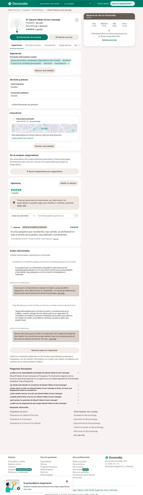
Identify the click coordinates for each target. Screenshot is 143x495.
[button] (29, 37)
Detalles (14, 87)
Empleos (19, 469)
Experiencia (17, 45)
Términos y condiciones (18, 472)
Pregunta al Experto (48, 467)
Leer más (27, 489)
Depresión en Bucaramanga (85, 419)
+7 (69, 63)
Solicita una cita (109, 40)
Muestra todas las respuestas (44, 350)
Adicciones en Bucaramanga (86, 431)
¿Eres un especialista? (121, 3)
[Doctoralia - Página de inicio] (22, 3)
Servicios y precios (33, 45)
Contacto (12, 467)
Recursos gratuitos (81, 472)
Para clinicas (78, 467)
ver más (61, 293)
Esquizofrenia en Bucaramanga (87, 423)
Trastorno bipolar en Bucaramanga (88, 427)
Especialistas (45, 461)
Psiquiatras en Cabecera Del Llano (24, 415)
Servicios (44, 472)
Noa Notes (80, 469)
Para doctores (79, 464)
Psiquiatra (26, 10)
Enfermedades (46, 475)
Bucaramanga (35, 121)
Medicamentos (46, 469)
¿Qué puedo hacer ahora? (23, 138)
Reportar (56, 239)
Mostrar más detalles (45, 71)
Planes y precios (79, 461)
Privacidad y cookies (16, 461)
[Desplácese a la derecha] (79, 45)
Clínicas (43, 464)
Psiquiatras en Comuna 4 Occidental (25, 423)
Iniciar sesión (103, 3)
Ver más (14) (79, 435)
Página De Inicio (14, 10)
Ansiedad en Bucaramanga (85, 415)
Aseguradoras (65, 45)
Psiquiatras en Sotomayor (21, 419)
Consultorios (50, 45)
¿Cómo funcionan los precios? (25, 104)
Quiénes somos (14, 464)
